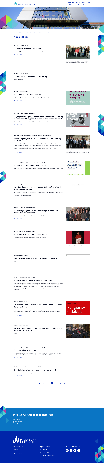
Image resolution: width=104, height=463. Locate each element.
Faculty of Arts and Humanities (26, 4)
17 (56, 383)
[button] (71, 3)
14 (43, 383)
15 (47, 383)
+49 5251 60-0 (17, 455)
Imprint (45, 449)
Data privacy (46, 452)
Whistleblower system (49, 455)
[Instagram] (67, 450)
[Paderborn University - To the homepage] (15, 3)
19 (64, 383)
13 (39, 383)
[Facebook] (71, 450)
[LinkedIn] (74, 450)
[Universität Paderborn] (52, 439)
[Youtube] (78, 450)
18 (60, 383)
